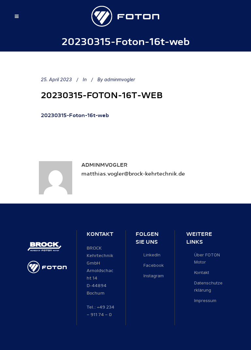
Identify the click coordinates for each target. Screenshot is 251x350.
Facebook (153, 265)
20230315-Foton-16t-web (102, 95)
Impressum (205, 300)
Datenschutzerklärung (208, 286)
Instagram (153, 275)
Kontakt (201, 272)
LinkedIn (151, 254)
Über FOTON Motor (207, 258)
